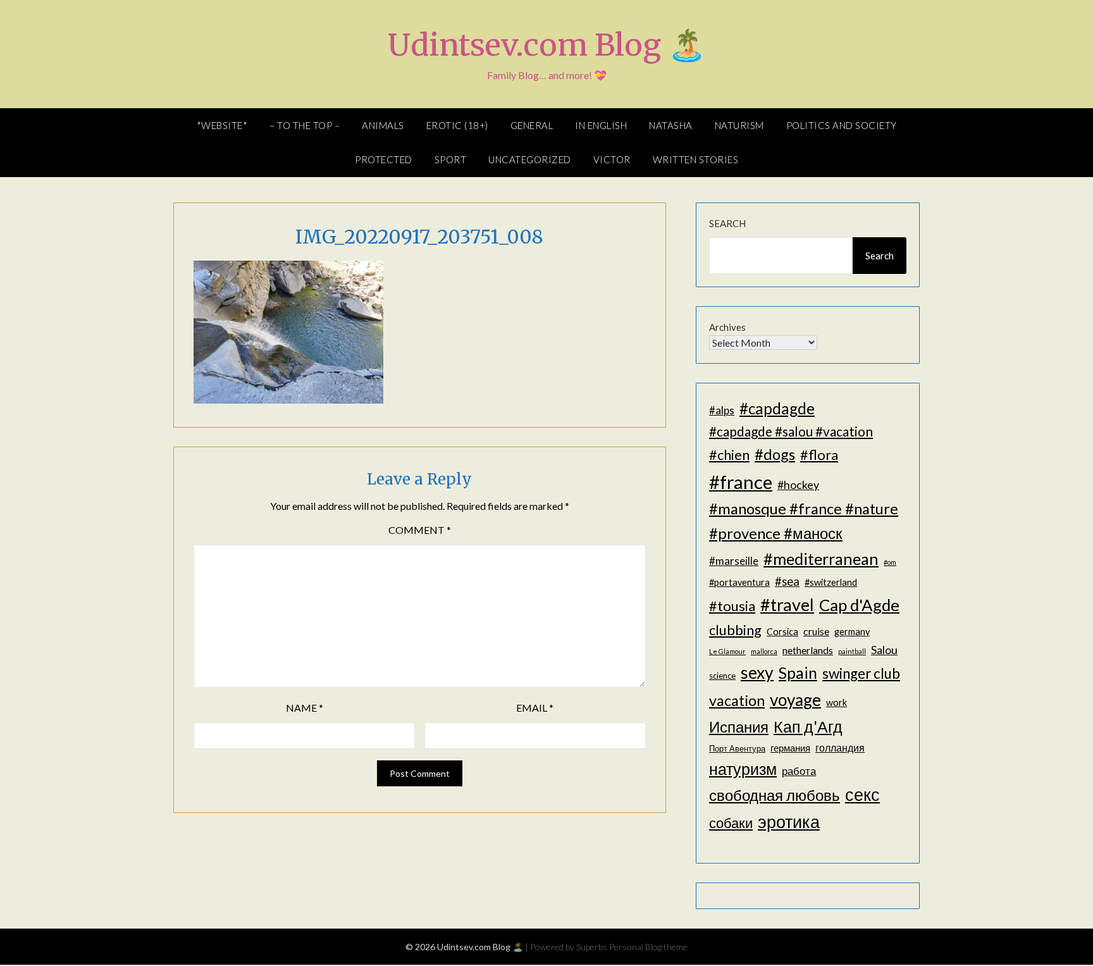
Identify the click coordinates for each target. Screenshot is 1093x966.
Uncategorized (529, 159)
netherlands (807, 650)
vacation (737, 700)
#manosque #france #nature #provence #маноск (803, 520)
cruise (816, 631)
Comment (419, 530)
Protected (383, 159)
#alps (721, 410)
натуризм (743, 768)
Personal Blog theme (648, 946)
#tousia (732, 605)
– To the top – (304, 125)
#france (740, 482)
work (836, 702)
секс (862, 794)
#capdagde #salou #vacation (791, 431)
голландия (840, 747)
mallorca (764, 651)
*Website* (222, 125)
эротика (789, 822)
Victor (612, 159)
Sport (451, 159)
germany (852, 631)
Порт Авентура (737, 748)
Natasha (671, 125)
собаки (731, 822)
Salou (884, 650)
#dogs (775, 454)
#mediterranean (821, 558)
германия (790, 748)
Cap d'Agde (859, 605)
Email (534, 708)
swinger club (861, 673)
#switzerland (831, 582)
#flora (819, 454)
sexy (757, 672)
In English (601, 125)
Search (727, 223)
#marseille (733, 560)
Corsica (782, 631)
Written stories (696, 159)
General (531, 125)
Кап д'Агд (808, 726)
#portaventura (739, 582)
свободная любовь (774, 795)
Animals (383, 125)
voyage (795, 700)
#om (890, 562)
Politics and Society (841, 125)
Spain (798, 673)
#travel (787, 604)
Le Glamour (727, 651)
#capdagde (777, 408)
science (722, 676)
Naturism (739, 125)
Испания (739, 726)
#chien (729, 454)
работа (799, 770)
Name (304, 708)
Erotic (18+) (457, 125)
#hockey (798, 485)
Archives (727, 327)
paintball (852, 651)
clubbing (735, 629)
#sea (787, 581)
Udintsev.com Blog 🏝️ (547, 45)
